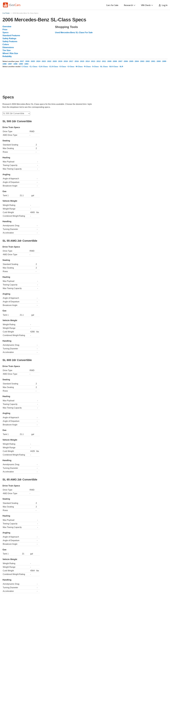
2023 (44, 61)
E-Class (63, 66)
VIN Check (146, 5)
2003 (142, 61)
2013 (93, 61)
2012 (99, 61)
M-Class (79, 66)
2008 (115, 61)
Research (128, 5)
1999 (164, 61)
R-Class (87, 66)
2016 (77, 61)
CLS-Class (53, 66)
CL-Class (33, 66)
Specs (5, 32)
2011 (104, 61)
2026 (27, 61)
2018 (66, 61)
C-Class (25, 66)
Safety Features (9, 41)
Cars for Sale (112, 5)
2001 (153, 61)
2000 (159, 61)
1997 (10, 64)
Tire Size (6, 50)
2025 (33, 61)
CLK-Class (43, 66)
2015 (82, 61)
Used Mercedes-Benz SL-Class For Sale (74, 32)
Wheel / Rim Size (10, 53)
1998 (4, 64)
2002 (148, 61)
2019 (60, 61)
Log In (164, 5)
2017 (71, 61)
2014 (88, 61)
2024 (38, 61)
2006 (126, 61)
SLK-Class (113, 66)
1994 (26, 64)
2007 (120, 61)
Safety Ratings (9, 38)
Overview (6, 26)
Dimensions (8, 47)
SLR (121, 66)
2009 (109, 61)
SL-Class (104, 66)
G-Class (71, 66)
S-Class (95, 66)
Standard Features (11, 35)
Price (4, 29)
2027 (22, 61)
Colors (5, 44)
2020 (55, 61)
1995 (21, 64)
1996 (15, 64)
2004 (137, 61)
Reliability (7, 56)
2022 (49, 61)
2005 (131, 61)
